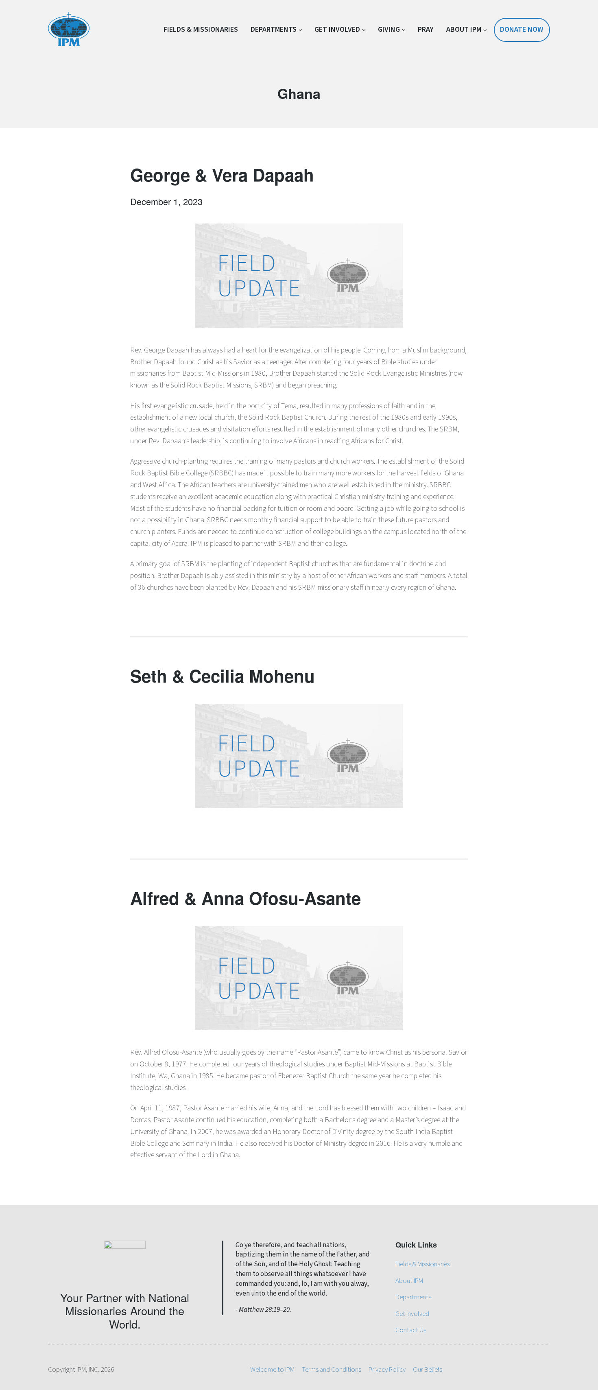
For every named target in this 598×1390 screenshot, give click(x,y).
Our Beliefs (427, 1370)
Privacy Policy (387, 1370)
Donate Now (521, 29)
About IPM (463, 29)
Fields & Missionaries (201, 29)
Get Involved (337, 29)
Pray (426, 29)
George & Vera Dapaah (222, 174)
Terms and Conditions (331, 1370)
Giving (389, 29)
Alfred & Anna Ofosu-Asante (245, 898)
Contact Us (410, 1330)
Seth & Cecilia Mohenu (222, 675)
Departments (274, 29)
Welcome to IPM (272, 1370)
